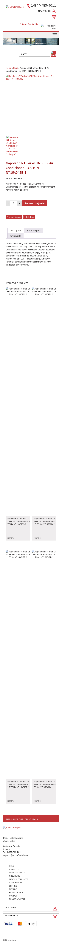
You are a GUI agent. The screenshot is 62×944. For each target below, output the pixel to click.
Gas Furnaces (15, 882)
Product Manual (14, 217)
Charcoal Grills (17, 872)
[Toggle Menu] (55, 34)
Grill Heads (14, 876)
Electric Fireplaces (18, 879)
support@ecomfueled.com (15, 855)
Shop (15, 67)
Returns (13, 889)
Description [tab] (16, 230)
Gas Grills (14, 869)
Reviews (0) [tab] (15, 235)
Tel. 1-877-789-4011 (12, 852)
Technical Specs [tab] (33, 230)
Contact (13, 896)
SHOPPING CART (12, 915)
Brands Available (17, 899)
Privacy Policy (16, 892)
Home (8, 67)
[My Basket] (53, 16)
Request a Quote (35, 203)
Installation (28, 217)
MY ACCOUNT (44, 11)
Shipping (13, 886)
